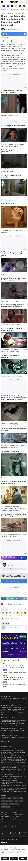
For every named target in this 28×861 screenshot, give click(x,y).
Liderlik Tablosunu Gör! (13, 655)
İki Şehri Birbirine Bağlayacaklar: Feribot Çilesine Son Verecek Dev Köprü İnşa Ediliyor (13, 678)
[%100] (12, 6)
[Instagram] (2, 826)
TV (4, 663)
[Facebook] (6, 826)
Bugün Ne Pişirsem (14, 803)
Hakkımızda (4, 812)
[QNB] (16, 6)
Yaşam (4, 670)
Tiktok (21, 801)
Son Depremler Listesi (6, 746)
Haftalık (11, 648)
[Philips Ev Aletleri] (4, 6)
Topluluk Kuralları (5, 818)
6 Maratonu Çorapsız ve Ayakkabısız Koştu (14, 672)
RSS (14, 819)
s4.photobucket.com (5, 168)
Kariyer (15, 812)
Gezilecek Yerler (6, 806)
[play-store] (14, 833)
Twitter (3, 798)
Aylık (17, 648)
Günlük (5, 648)
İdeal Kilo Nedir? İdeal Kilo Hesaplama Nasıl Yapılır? (13, 776)
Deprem (10, 798)
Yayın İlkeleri (16, 816)
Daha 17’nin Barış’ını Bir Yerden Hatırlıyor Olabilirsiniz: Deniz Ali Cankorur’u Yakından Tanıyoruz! (14, 666)
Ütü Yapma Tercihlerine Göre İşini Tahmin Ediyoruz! (14, 685)
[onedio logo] (13, 842)
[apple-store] (5, 833)
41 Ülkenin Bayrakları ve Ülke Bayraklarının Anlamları (13, 785)
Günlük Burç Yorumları (7, 801)
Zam (15, 798)
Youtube (21, 798)
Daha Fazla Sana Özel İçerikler (13, 581)
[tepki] (2, 612)
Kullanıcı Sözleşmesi (18, 814)
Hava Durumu (4, 744)
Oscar (8, 510)
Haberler (3, 13)
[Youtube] (12, 826)
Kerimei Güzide (13, 29)
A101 (16, 801)
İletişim (3, 821)
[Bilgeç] (24, 6)
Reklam (3, 819)
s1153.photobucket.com (6, 197)
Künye (14, 818)
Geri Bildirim (4, 814)
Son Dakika (4, 803)
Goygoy (9, 13)
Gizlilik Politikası (5, 816)
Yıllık (23, 648)
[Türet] (20, 6)
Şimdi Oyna (23, 636)
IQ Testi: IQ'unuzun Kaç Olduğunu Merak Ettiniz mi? (13, 791)
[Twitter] (9, 826)
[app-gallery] (22, 833)
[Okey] (8, 6)
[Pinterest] (15, 826)
